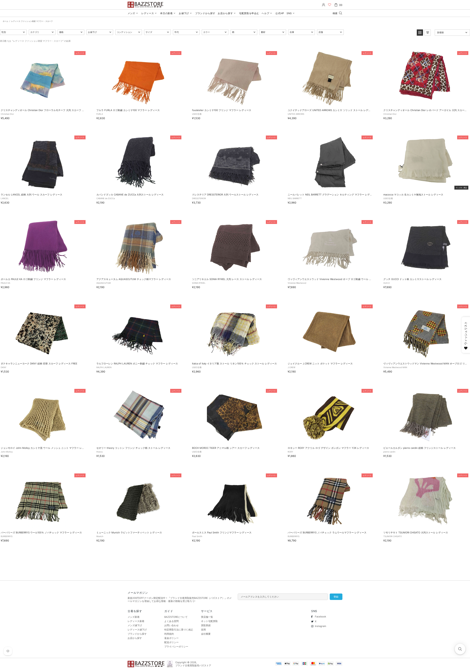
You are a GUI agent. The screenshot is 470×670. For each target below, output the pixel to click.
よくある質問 (171, 621)
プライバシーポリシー (176, 646)
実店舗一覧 (207, 616)
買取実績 (206, 625)
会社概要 (206, 633)
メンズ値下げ (135, 625)
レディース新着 (136, 621)
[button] (13, 32)
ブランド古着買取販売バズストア (146, 5)
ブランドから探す (137, 633)
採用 (203, 629)
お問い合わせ (171, 625)
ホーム (5, 21)
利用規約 (169, 633)
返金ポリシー (171, 638)
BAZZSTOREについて (176, 616)
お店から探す (135, 638)
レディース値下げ (137, 629)
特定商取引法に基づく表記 (178, 629)
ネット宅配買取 (209, 621)
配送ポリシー (171, 642)
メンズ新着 (134, 616)
